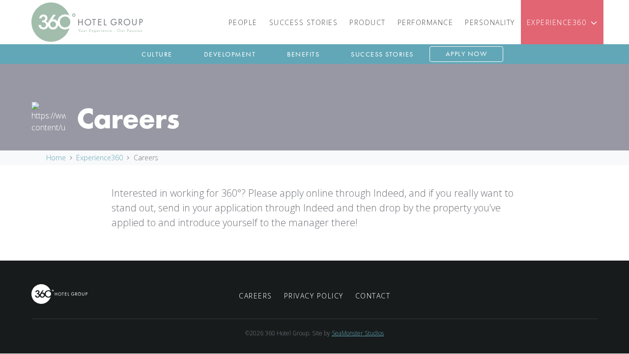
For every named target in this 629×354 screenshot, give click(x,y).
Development (230, 54)
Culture (157, 54)
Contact (373, 295)
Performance (426, 22)
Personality (490, 22)
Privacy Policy (313, 295)
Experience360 (557, 22)
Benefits (303, 54)
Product (367, 22)
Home (56, 157)
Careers (255, 295)
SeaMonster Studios (358, 333)
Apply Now (466, 53)
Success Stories (303, 22)
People (243, 22)
